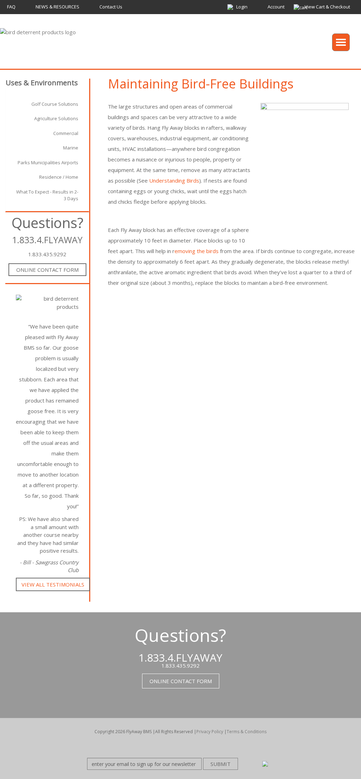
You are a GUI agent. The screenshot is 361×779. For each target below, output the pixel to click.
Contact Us (110, 7)
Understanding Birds (174, 180)
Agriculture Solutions (56, 118)
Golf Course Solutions (54, 104)
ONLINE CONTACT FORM (47, 269)
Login (241, 7)
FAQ (11, 7)
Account (276, 7)
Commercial (65, 133)
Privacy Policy (209, 732)
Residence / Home (58, 177)
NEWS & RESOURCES (57, 7)
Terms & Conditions (247, 732)
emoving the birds (197, 250)
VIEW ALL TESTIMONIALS (53, 584)
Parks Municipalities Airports (48, 162)
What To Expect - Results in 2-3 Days (47, 195)
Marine (70, 148)
